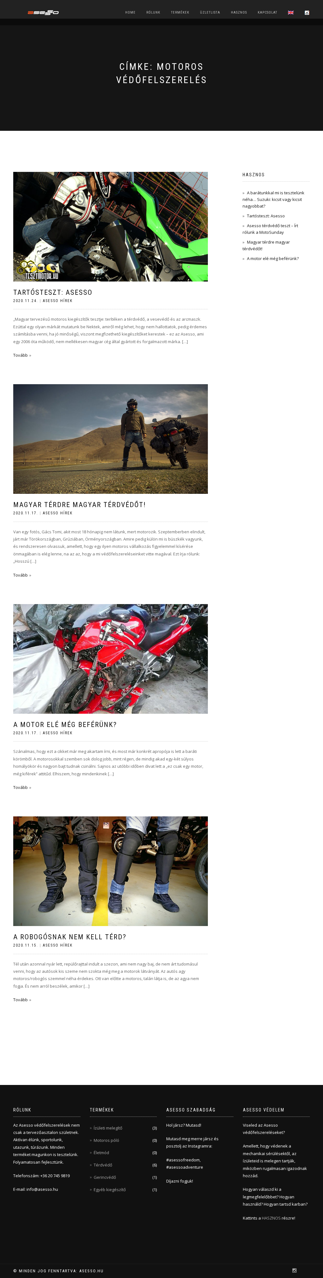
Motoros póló (106, 1140)
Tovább (20, 355)
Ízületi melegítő (108, 1128)
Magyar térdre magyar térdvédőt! (79, 505)
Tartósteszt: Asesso (52, 292)
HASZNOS (272, 1218)
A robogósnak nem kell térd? (69, 937)
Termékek (180, 12)
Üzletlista (210, 12)
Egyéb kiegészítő (110, 1189)
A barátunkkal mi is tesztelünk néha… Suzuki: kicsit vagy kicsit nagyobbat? (273, 199)
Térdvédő (103, 1165)
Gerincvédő (105, 1177)
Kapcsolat (267, 12)
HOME (130, 12)
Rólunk (153, 12)
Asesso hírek (58, 301)
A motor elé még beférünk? (65, 725)
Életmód (101, 1152)
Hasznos (239, 12)
